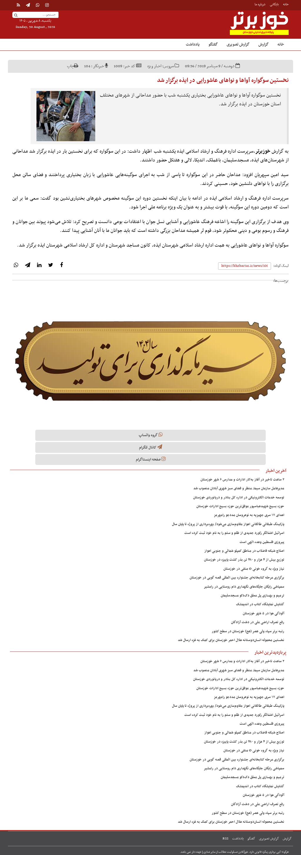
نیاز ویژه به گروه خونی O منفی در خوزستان (253, 569)
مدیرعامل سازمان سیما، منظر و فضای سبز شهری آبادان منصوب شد (238, 488)
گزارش (263, 44)
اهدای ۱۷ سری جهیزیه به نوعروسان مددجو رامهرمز (249, 515)
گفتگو (213, 44)
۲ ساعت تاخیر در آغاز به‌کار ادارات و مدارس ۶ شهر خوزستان (242, 480)
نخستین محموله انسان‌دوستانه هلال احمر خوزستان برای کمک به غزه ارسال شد (231, 640)
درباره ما (260, 4)
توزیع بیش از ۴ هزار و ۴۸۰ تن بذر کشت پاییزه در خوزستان (244, 560)
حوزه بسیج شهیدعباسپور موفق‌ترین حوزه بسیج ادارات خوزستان (240, 506)
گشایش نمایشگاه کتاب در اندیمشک (260, 604)
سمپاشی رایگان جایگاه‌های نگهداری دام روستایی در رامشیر (244, 587)
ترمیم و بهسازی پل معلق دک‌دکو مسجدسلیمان (252, 595)
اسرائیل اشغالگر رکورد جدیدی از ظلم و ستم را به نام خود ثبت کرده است (234, 533)
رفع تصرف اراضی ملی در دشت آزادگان (257, 622)
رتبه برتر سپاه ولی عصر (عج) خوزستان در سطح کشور (248, 631)
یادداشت (193, 44)
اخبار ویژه (154, 66)
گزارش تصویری (238, 44)
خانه (286, 4)
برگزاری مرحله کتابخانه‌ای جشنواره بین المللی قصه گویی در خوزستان (237, 578)
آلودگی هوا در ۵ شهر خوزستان (263, 613)
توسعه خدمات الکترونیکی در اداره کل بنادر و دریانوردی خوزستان (238, 497)
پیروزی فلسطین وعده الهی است (262, 542)
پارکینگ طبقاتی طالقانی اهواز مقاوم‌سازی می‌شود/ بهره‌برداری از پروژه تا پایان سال (228, 524)
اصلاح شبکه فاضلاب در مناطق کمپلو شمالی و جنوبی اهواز (244, 551)
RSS (225, 838)
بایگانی (274, 4)
